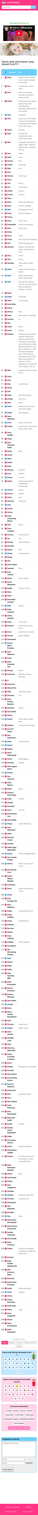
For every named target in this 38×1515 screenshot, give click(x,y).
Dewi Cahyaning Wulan (11, 518)
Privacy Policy (28, 1512)
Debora (10, 176)
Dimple (10, 1067)
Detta (9, 395)
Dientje (10, 670)
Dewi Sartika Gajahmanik (12, 1263)
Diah (9, 133)
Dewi (9, 77)
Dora (9, 474)
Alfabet (4, 1343)
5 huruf (22, 1411)
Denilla (10, 1004)
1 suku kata (9, 1415)
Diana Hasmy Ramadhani (11, 1014)
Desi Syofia (11, 1238)
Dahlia (9, 191)
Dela (9, 380)
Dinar (9, 459)
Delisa (9, 481)
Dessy (9, 217)
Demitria (10, 1212)
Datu (9, 606)
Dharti (9, 1174)
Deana (9, 426)
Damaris (10, 568)
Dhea (9, 198)
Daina (9, 1309)
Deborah (10, 708)
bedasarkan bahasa (27, 1419)
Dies (9, 1094)
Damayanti (11, 224)
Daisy (9, 789)
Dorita (9, 1124)
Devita (9, 512)
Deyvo (9, 1319)
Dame (9, 330)
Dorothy (10, 763)
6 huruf (29, 1411)
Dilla (9, 168)
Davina (10, 194)
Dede (9, 269)
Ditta (9, 692)
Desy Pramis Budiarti (10, 701)
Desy (9, 180)
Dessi (9, 1063)
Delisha (10, 725)
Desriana (10, 806)
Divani (9, 745)
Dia (8, 538)
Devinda (10, 546)
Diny (9, 525)
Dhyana (10, 470)
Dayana (10, 319)
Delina (9, 462)
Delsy (9, 297)
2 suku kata (19, 1415)
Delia (9, 202)
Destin (9, 1028)
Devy (9, 422)
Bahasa (33, 1342)
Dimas (9, 553)
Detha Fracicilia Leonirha (10, 1056)
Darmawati (11, 639)
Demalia (10, 1191)
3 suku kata (29, 1415)
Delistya (10, 925)
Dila (8, 323)
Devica (10, 312)
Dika (9, 370)
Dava (9, 810)
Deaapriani (11, 1202)
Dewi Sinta (11, 304)
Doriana (10, 626)
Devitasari (11, 885)
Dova (9, 632)
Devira (9, 1296)
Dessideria (11, 946)
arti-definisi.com (10, 1512)
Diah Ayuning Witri (10, 975)
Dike (9, 403)
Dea (8, 86)
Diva (9, 172)
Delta (9, 300)
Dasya (9, 477)
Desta (9, 921)
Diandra (10, 247)
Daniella (10, 263)
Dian (9, 118)
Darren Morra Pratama (10, 645)
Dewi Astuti (11, 1177)
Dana (9, 888)
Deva (9, 221)
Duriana (10, 1024)
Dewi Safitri (11, 820)
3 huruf (8, 1411)
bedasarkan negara (10, 1419)
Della (9, 157)
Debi (9, 228)
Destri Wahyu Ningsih (10, 878)
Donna (10, 493)
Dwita (9, 966)
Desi (9, 115)
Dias (9, 505)
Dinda (9, 101)
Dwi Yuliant (11, 1001)
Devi (9, 92)
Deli (8, 243)
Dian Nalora (12, 1074)
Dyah (9, 293)
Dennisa (10, 1199)
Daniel (9, 719)
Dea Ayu (10, 928)
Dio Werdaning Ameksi (11, 952)
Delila (9, 451)
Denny (10, 863)
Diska (9, 388)
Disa (9, 384)
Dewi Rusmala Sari (10, 664)
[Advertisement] (19, 16)
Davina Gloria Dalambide (11, 1130)
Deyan (9, 854)
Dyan (9, 622)
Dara (9, 206)
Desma (10, 636)
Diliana (10, 932)
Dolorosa (11, 674)
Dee (8, 1216)
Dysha (9, 749)
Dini (8, 183)
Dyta (9, 1020)
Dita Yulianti (12, 1101)
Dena (9, 236)
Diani (9, 466)
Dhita (9, 834)
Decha (9, 490)
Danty (9, 413)
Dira (9, 561)
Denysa (10, 535)
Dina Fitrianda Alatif (10, 445)
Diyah (9, 439)
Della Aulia (11, 1306)
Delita (9, 1136)
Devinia (10, 844)
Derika (9, 1248)
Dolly (9, 799)
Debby (10, 165)
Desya (9, 824)
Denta (9, 759)
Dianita (10, 802)
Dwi (8, 187)
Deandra (10, 695)
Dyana (9, 550)
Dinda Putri (11, 688)
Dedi (9, 958)
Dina (9, 153)
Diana (9, 130)
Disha (9, 497)
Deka (9, 315)
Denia (9, 239)
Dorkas (10, 542)
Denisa (10, 1156)
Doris (9, 658)
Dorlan (10, 773)
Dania (9, 327)
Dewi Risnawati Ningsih (11, 1167)
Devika (10, 399)
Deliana (10, 334)
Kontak (28, 1507)
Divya (9, 578)
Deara (9, 1146)
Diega (9, 911)
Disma (9, 1181)
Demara (10, 1257)
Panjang (12, 1342)
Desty (9, 232)
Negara (27, 1342)
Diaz (9, 209)
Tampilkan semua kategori (19, 1428)
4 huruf (15, 1411)
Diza (9, 259)
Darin (9, 1292)
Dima (9, 741)
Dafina (9, 588)
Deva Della (11, 711)
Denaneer (11, 684)
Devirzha (10, 1278)
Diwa (9, 1044)
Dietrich (10, 1195)
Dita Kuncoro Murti (10, 1272)
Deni (9, 282)
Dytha (9, 969)
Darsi (9, 1008)
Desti (9, 596)
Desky (9, 557)
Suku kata (19, 1342)
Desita (9, 508)
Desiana (10, 1070)
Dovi (9, 1098)
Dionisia (10, 501)
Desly (9, 895)
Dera (9, 256)
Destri (9, 455)
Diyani (9, 962)
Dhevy (9, 715)
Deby (9, 376)
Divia (9, 592)
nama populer (19, 1423)
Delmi (9, 1288)
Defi (8, 391)
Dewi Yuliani (12, 564)
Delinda (10, 942)
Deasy (9, 308)
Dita (8, 142)
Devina (10, 161)
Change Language (12, 1507)
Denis (9, 406)
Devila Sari (11, 1090)
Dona (9, 213)
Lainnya (19, 1346)
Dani (9, 275)
